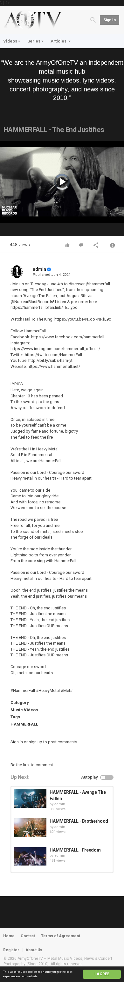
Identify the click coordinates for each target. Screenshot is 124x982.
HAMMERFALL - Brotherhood (79, 821)
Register (11, 950)
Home (9, 936)
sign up (35, 742)
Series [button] (33, 41)
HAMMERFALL (24, 724)
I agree (101, 974)
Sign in (109, 20)
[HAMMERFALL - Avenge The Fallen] (30, 798)
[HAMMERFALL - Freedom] (30, 856)
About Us (33, 950)
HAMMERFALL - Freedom (75, 850)
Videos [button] (10, 41)
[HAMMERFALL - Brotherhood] (30, 827)
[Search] (93, 19)
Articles (59, 41)
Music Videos (24, 709)
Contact (28, 936)
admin (39, 269)
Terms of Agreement (60, 936)
